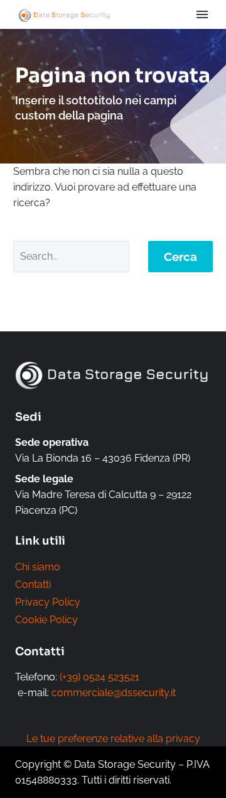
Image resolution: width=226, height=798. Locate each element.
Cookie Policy (46, 620)
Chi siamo (37, 567)
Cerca (180, 256)
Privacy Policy (47, 602)
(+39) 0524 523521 (99, 677)
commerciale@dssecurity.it (113, 693)
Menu (202, 14)
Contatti (33, 584)
